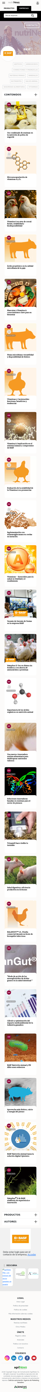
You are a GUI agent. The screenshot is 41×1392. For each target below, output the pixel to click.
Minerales (33, 75)
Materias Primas (17, 75)
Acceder (32, 1255)
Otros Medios (20, 1326)
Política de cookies (20, 1309)
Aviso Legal (20, 1301)
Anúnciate (20, 1339)
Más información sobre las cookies (21, 1313)
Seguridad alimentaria (14, 87)
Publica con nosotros (20, 1343)
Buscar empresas (11, 15)
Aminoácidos (32, 64)
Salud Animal (32, 81)
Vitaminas (33, 87)
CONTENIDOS (12, 95)
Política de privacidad (20, 1305)
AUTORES (10, 1222)
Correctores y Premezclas (25, 69)
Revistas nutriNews (20, 1322)
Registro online (20, 1335)
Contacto (20, 1347)
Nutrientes (16, 81)
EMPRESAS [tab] (24, 8)
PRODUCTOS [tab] (9, 8)
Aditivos (18, 64)
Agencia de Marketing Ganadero (28, 1381)
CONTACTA (32, 25)
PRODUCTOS (12, 1215)
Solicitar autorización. (15, 1380)
